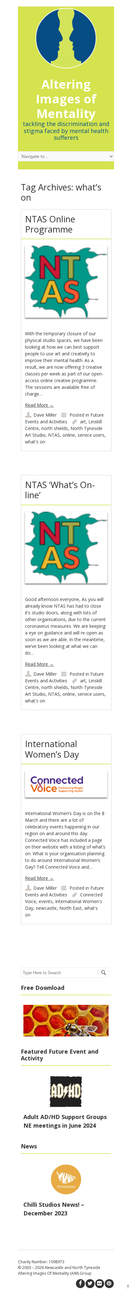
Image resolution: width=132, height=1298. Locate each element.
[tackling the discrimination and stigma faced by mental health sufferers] (66, 35)
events (46, 901)
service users (91, 435)
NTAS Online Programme (50, 224)
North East (70, 908)
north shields (54, 428)
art (83, 422)
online (68, 435)
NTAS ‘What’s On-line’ (60, 490)
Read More (39, 405)
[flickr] (99, 1283)
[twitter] (90, 1283)
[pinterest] (109, 1283)
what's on (35, 442)
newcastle (46, 908)
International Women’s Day (52, 749)
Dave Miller (45, 415)
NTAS (54, 435)
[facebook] (80, 1283)
